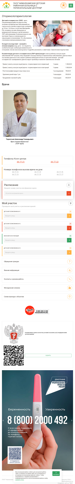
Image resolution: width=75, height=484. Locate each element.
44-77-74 (37, 172)
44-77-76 (60, 172)
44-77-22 (54, 162)
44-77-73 (15, 174)
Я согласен (56, 473)
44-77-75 (37, 174)
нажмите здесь (19, 479)
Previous (3, 420)
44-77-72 (15, 172)
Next (72, 420)
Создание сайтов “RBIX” (65, 483)
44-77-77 (60, 174)
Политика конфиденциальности (62, 481)
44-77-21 (21, 162)
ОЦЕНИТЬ (48, 355)
